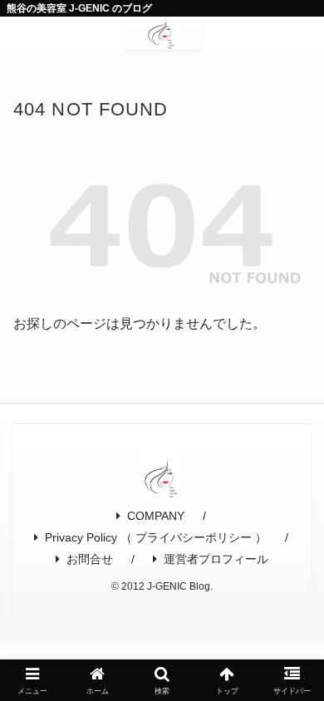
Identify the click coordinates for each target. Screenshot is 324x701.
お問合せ (89, 559)
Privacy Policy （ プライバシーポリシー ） (156, 537)
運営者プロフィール (216, 559)
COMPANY (155, 515)
